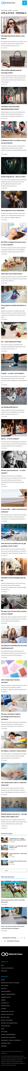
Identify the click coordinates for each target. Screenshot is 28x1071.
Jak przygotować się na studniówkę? (12, 210)
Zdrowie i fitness (6, 1043)
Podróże (3, 1008)
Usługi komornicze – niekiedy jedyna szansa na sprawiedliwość (17, 839)
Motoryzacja (5, 1002)
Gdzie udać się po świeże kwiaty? (11, 274)
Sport (2, 1028)
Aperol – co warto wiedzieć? (10, 439)
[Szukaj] (3, 870)
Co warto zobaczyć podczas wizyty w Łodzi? (18, 861)
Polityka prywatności (7, 968)
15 (5, 941)
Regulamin (4, 970)
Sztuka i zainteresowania (8, 1034)
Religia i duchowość (7, 1020)
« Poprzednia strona (9, 937)
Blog (2, 965)
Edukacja (4, 988)
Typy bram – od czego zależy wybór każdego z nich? (18, 846)
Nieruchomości (5, 1005)
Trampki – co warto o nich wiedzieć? (12, 373)
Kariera (3, 1000)
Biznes (3, 979)
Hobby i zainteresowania (8, 994)
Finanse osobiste (5, 991)
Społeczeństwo (5, 1025)
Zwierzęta (4, 1046)
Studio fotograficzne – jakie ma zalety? (13, 176)
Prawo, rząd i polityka (7, 1011)
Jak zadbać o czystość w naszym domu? (13, 751)
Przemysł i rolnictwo (7, 1014)
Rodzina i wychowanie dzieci (9, 1023)
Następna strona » (13, 941)
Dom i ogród (4, 985)
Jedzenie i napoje (6, 997)
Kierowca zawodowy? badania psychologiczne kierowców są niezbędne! (10, 716)
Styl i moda (4, 1031)
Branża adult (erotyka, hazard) (10, 982)
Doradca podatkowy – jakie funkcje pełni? (18, 854)
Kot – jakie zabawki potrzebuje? (11, 341)
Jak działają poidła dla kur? (9, 407)
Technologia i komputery (8, 1037)
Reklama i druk (5, 1017)
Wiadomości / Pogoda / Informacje (11, 1040)
